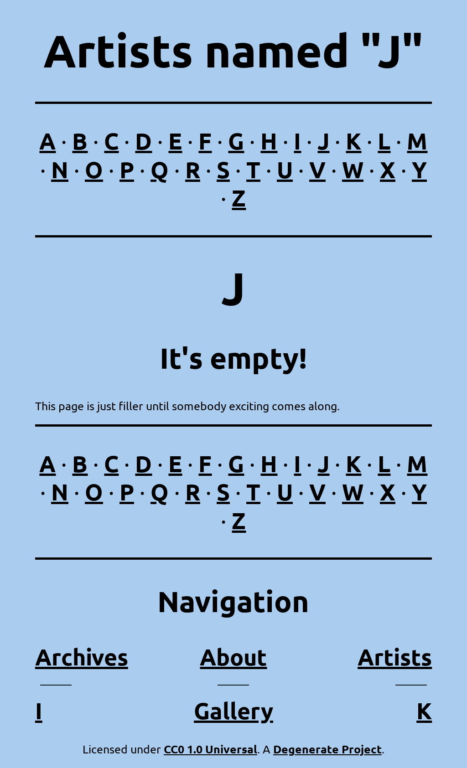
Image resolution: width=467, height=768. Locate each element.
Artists (395, 656)
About (233, 656)
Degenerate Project (327, 749)
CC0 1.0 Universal (210, 749)
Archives (81, 656)
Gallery (233, 710)
